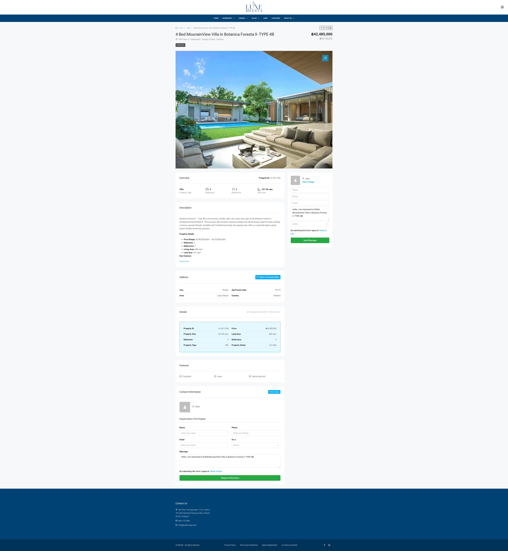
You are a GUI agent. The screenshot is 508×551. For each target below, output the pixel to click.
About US (288, 18)
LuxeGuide (276, 18)
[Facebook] (324, 545)
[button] (321, 28)
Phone (234, 427)
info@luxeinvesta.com (187, 525)
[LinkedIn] (329, 545)
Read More (184, 261)
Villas (254, 18)
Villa (188, 28)
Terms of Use (216, 471)
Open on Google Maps (269, 277)
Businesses (227, 18)
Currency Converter (289, 545)
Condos (242, 18)
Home (216, 18)
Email (182, 439)
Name (182, 427)
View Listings (274, 392)
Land (265, 18)
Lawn (219, 376)
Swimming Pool (258, 376)
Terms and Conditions (249, 545)
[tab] (325, 58)
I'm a (234, 439)
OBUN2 (180, 545)
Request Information (230, 478)
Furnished (187, 376)
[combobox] (256, 445)
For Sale (180, 45)
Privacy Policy (230, 545)
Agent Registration (269, 545)
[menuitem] (502, 7)
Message (184, 451)
